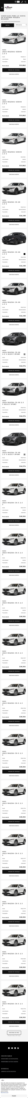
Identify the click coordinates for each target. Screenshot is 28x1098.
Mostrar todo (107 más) (14, 1035)
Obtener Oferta (14, 74)
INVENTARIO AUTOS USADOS (9, 1061)
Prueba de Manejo (14, 70)
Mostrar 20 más (14, 1032)
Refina (8, 25)
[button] (25, 2)
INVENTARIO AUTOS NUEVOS (9, 1059)
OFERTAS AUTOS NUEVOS (8, 1071)
